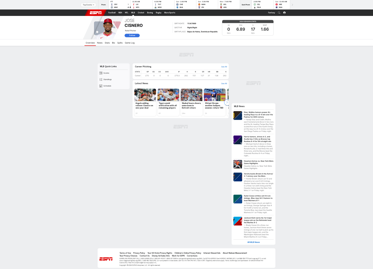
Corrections (192, 256)
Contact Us (145, 256)
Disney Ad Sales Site (161, 256)
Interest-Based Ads (212, 253)
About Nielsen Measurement (235, 253)
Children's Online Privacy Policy (188, 253)
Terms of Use (125, 253)
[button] (279, 13)
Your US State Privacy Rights (159, 253)
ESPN (96, 12)
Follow (132, 35)
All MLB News (253, 242)
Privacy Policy (139, 253)
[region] (184, 74)
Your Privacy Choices (128, 256)
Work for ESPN (178, 256)
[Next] (292, 4)
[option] (145, 102)
